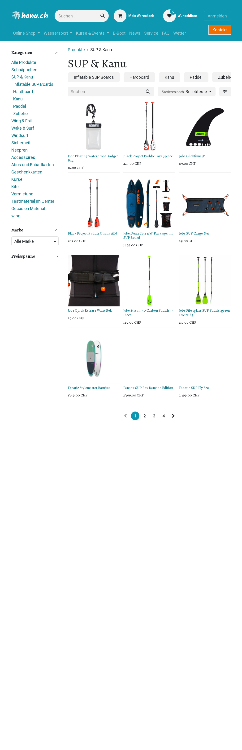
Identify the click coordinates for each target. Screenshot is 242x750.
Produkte (76, 49)
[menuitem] (26, 33)
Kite (15, 186)
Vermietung (22, 193)
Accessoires (23, 157)
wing (15, 215)
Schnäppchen (24, 69)
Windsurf (20, 135)
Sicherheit (20, 142)
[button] (187, 91)
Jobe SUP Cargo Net (194, 233)
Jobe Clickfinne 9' (192, 156)
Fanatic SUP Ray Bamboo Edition (148, 387)
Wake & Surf (22, 128)
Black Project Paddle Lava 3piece (148, 156)
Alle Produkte (23, 62)
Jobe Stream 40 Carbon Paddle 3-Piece (148, 312)
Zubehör (21, 113)
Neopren (19, 150)
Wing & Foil (21, 120)
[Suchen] (102, 16)
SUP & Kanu (22, 76)
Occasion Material (28, 208)
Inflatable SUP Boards (33, 84)
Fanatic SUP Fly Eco (194, 387)
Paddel (19, 106)
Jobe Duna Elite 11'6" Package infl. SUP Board (148, 235)
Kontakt (219, 29)
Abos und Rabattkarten (32, 164)
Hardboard (23, 91)
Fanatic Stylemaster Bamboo (89, 387)
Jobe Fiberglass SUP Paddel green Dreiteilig (204, 312)
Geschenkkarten (26, 171)
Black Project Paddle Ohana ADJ (92, 233)
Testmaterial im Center (32, 201)
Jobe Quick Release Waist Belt (90, 310)
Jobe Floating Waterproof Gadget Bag (93, 158)
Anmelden (217, 15)
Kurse (16, 179)
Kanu (18, 98)
